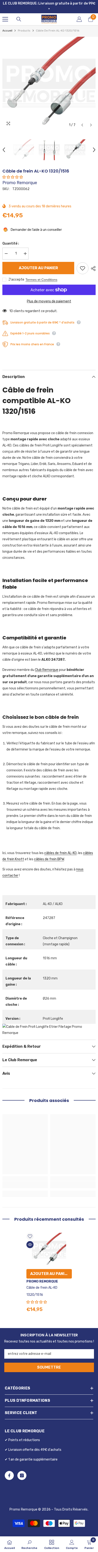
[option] (49, 77)
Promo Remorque (19, 176)
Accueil (7, 24)
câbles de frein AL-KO (60, 847)
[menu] (5, 13)
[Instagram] (21, 1469)
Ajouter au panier (38, 261)
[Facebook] (9, 1469)
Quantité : (10, 237)
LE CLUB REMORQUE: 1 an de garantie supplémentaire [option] (50, 3)
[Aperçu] (30, 1238)
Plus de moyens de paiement (49, 295)
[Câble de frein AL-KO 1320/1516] (49, 1244)
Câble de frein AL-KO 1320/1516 (41, 1285)
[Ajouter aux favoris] (82, 262)
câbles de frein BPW (49, 853)
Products (24, 24)
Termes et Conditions (41, 273)
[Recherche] (19, 13)
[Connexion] (79, 13)
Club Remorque (46, 664)
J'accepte (16, 273)
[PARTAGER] (92, 262)
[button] (82, 119)
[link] (25, 1178)
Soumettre (49, 1361)
